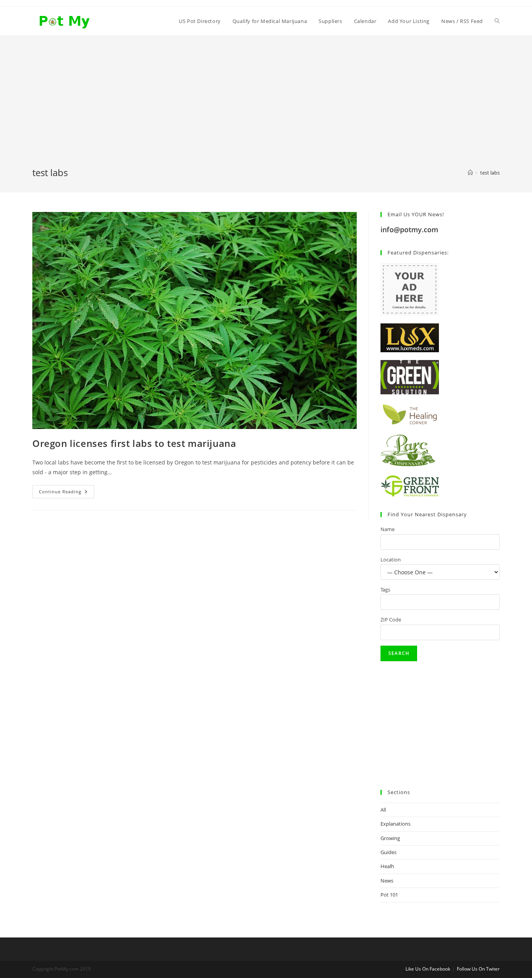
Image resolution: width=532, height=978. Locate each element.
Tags (385, 589)
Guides (388, 852)
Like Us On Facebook (427, 969)
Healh (387, 866)
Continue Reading (66, 493)
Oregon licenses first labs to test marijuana (134, 443)
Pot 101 (389, 894)
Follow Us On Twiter (478, 969)
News (387, 880)
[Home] (470, 172)
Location (391, 559)
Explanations (395, 823)
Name (388, 529)
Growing (390, 838)
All (383, 809)
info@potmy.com (409, 229)
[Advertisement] (266, 107)
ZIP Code (391, 619)
